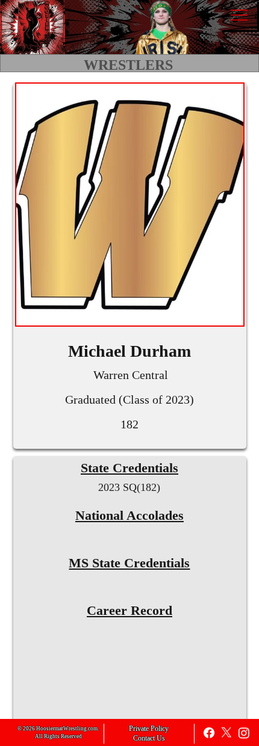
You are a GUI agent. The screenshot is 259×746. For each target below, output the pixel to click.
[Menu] (238, 15)
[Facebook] (209, 733)
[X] (226, 733)
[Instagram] (244, 733)
